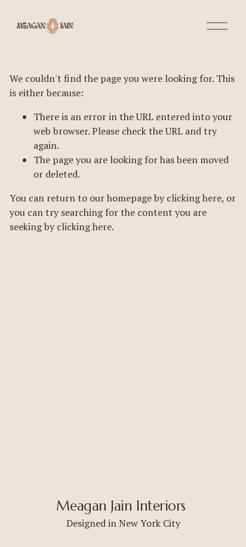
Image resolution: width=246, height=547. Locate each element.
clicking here (194, 197)
